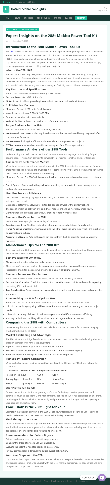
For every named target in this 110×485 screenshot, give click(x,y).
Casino (68, 18)
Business (28, 18)
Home (7, 18)
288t (12, 51)
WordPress (83, 481)
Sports (57, 18)
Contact (81, 18)
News (17, 18)
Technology (43, 18)
